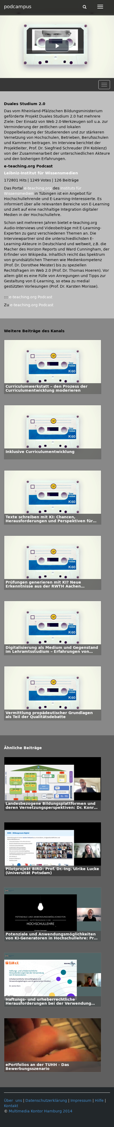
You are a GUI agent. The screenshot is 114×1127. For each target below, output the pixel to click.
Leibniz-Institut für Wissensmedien (41, 173)
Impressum (81, 1100)
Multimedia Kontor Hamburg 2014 (40, 1111)
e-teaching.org (38, 188)
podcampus (17, 7)
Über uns (13, 1100)
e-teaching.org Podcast (30, 297)
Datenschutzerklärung (46, 1100)
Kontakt (11, 1106)
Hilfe (99, 1100)
